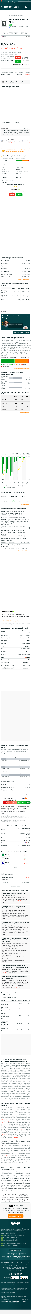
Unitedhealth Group (7, 1178)
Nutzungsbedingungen (15, 1270)
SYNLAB (10, 1190)
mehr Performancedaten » (24, 279)
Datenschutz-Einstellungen (15, 1268)
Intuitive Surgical (24, 768)
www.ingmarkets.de (5, 820)
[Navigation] (2, 7)
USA (28, 657)
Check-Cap (3, 760)
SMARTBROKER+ (23, 1243)
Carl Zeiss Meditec (7, 877)
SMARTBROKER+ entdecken (11, 621)
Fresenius (24, 548)
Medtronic (4, 1188)
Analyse (17, 122)
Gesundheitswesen (24, 654)
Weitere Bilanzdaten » (25, 412)
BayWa (7, 854)
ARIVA (12, 1284)
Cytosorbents (8, 1182)
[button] (14, 894)
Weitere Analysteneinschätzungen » (22, 368)
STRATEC (27, 1187)
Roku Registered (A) (23, 760)
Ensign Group (4, 776)
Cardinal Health (4, 768)
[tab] (15, 898)
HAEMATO (4, 1190)
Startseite (3, 15)
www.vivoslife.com (24, 845)
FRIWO (7, 858)
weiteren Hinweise (5, 821)
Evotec (7, 862)
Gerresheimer (25, 542)
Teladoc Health (18, 1182)
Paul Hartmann (16, 1187)
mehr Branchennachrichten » (23, 550)
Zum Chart (12, 973)
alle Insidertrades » (25, 504)
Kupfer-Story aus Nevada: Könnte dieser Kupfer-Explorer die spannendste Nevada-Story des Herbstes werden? (15, 132)
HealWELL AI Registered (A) (15, 1183)
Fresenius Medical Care (22, 515)
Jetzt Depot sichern (15, 1250)
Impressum (6, 1267)
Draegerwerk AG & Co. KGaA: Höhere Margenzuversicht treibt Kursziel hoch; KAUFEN (13, 532)
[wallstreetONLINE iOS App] (14, 1278)
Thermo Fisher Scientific (16, 1188)
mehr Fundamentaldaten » (24, 302)
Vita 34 (27, 1188)
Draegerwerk (25, 536)
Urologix (8, 1180)
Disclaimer (14, 1267)
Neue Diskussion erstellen (21, 332)
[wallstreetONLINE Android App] (24, 1278)
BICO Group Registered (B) (14, 1185)
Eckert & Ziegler (18, 1175)
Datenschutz (23, 1267)
